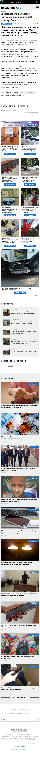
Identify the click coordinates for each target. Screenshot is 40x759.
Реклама (27, 714)
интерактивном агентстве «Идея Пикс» (26, 744)
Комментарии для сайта (31, 112)
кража (16, 92)
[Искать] (36, 719)
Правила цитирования (16, 714)
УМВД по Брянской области (27, 92)
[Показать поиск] (36, 2)
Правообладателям (24, 709)
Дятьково (8, 92)
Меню (37, 7)
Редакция (13, 709)
